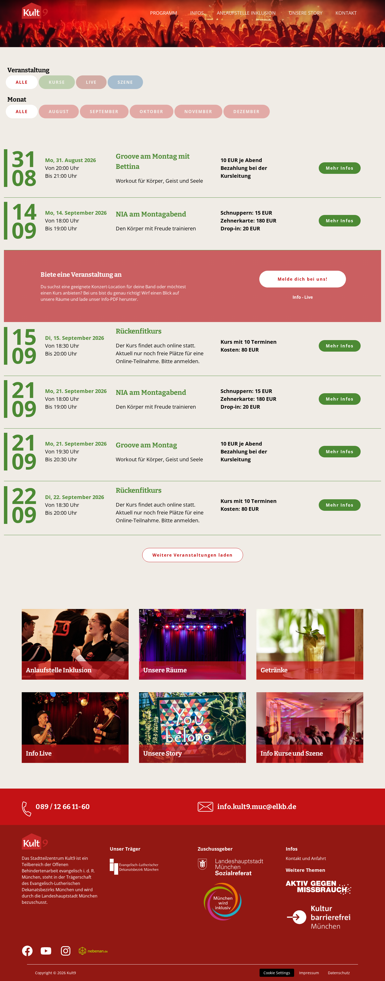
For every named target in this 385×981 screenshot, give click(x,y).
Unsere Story (305, 13)
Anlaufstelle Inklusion (246, 13)
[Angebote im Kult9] (35, 13)
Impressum (309, 972)
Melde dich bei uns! (303, 279)
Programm (163, 13)
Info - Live (303, 297)
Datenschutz (339, 972)
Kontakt (346, 13)
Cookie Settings (276, 972)
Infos (197, 13)
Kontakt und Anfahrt (306, 858)
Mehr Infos (340, 168)
